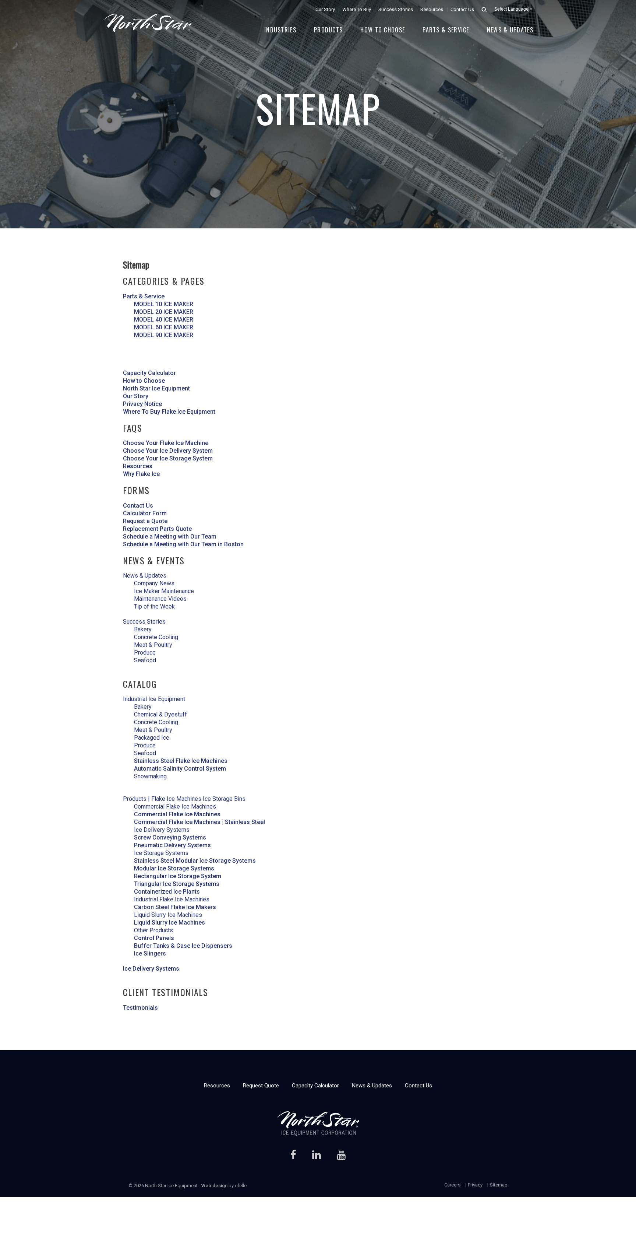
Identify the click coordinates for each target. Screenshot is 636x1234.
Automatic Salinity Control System (180, 768)
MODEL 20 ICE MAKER (163, 311)
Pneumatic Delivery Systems (172, 845)
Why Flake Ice (141, 473)
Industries (280, 29)
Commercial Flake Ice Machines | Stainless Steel (199, 821)
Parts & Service (446, 29)
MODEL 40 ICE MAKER (163, 319)
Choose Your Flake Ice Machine (165, 442)
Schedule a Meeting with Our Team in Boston (183, 544)
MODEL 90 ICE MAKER (163, 335)
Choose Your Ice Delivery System (168, 450)
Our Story (325, 9)
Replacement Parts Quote (157, 528)
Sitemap (499, 1185)
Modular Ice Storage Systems (174, 868)
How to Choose (382, 29)
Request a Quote (145, 521)
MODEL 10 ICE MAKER (163, 304)
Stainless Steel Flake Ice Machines (180, 760)
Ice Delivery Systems (151, 968)
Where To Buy (356, 9)
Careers (452, 1185)
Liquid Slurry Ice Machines (169, 922)
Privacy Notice (142, 403)
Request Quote (261, 1085)
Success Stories (395, 9)
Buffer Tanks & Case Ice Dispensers (183, 945)
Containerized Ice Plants (167, 891)
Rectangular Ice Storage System (177, 876)
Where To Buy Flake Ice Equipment (169, 411)
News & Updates (510, 29)
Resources (431, 9)
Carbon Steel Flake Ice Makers (175, 907)
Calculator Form (145, 513)
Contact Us (462, 9)
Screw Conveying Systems (170, 837)
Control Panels (154, 938)
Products (328, 29)
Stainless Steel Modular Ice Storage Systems (195, 860)
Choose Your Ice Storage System (168, 458)
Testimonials (140, 1007)
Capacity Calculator (149, 372)
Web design (214, 1185)
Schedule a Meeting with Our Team (169, 536)
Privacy (475, 1185)
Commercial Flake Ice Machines (177, 814)
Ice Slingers (150, 953)
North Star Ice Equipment (156, 388)
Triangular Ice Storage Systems (176, 883)
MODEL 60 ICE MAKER (163, 327)
